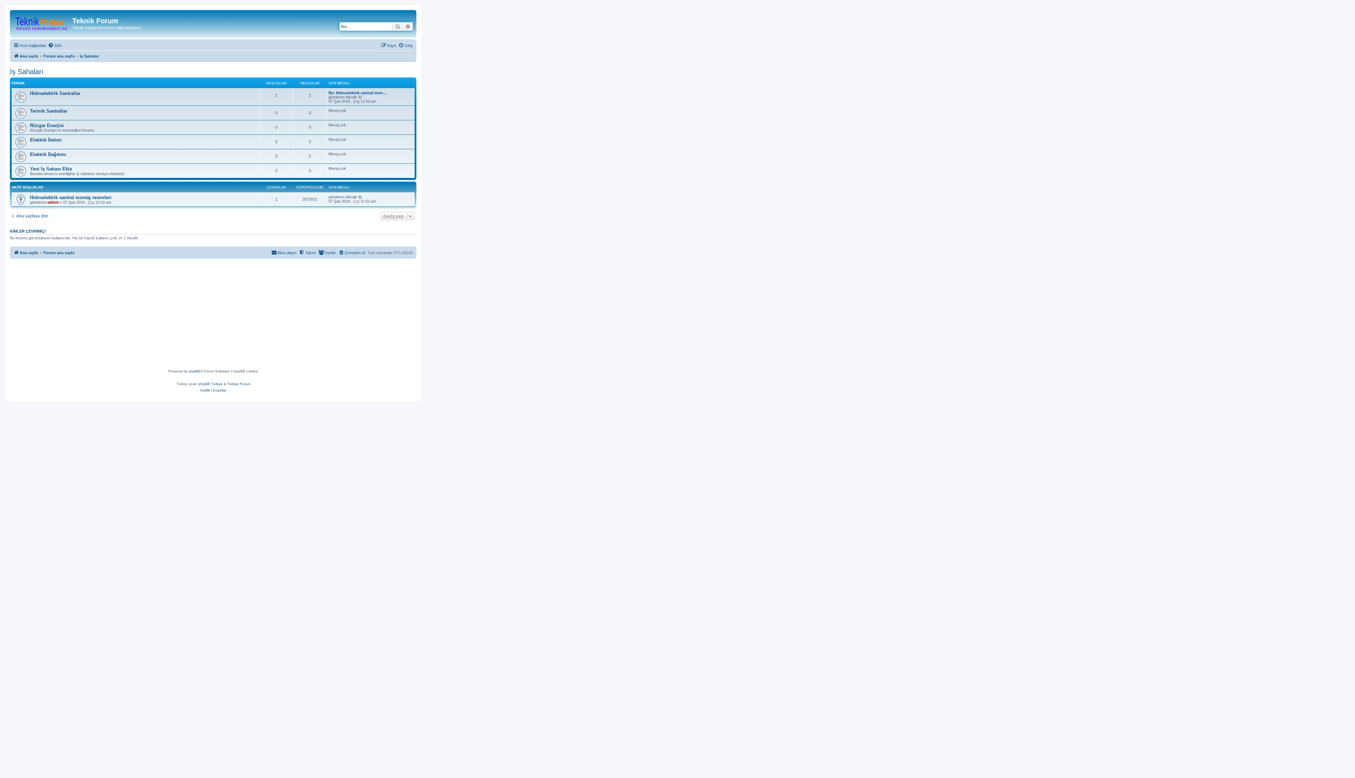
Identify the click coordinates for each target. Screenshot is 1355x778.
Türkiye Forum (238, 384)
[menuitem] (55, 45)
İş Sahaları (27, 72)
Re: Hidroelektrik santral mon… (358, 93)
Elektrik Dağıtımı (48, 154)
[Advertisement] (225, 315)
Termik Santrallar (48, 111)
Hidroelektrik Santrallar (55, 93)
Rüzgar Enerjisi (47, 125)
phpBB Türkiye (211, 384)
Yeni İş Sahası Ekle (51, 169)
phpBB (194, 371)
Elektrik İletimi (46, 140)
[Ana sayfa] (42, 23)
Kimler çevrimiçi (28, 231)
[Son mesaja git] (360, 197)
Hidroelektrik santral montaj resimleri (71, 197)
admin (53, 202)
